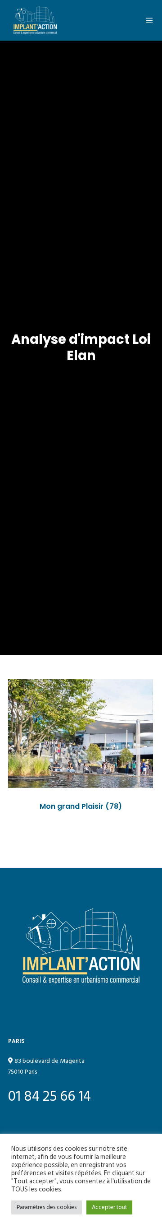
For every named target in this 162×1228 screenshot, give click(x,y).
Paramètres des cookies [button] (46, 1207)
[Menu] (147, 20)
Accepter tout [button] (109, 1207)
